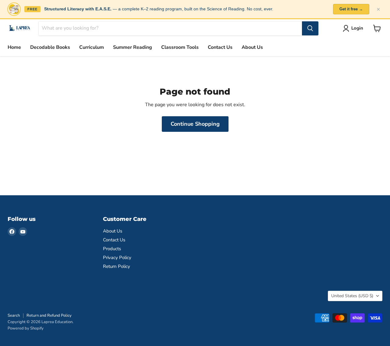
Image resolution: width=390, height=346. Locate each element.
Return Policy (116, 266)
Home (14, 47)
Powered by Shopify (26, 328)
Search (14, 315)
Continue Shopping (195, 124)
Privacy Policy (117, 257)
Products (112, 249)
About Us (252, 47)
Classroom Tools (180, 47)
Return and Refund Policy (49, 315)
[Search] (310, 28)
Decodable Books (50, 47)
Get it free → (351, 9)
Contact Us (220, 47)
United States (352, 296)
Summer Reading (132, 47)
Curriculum (91, 47)
